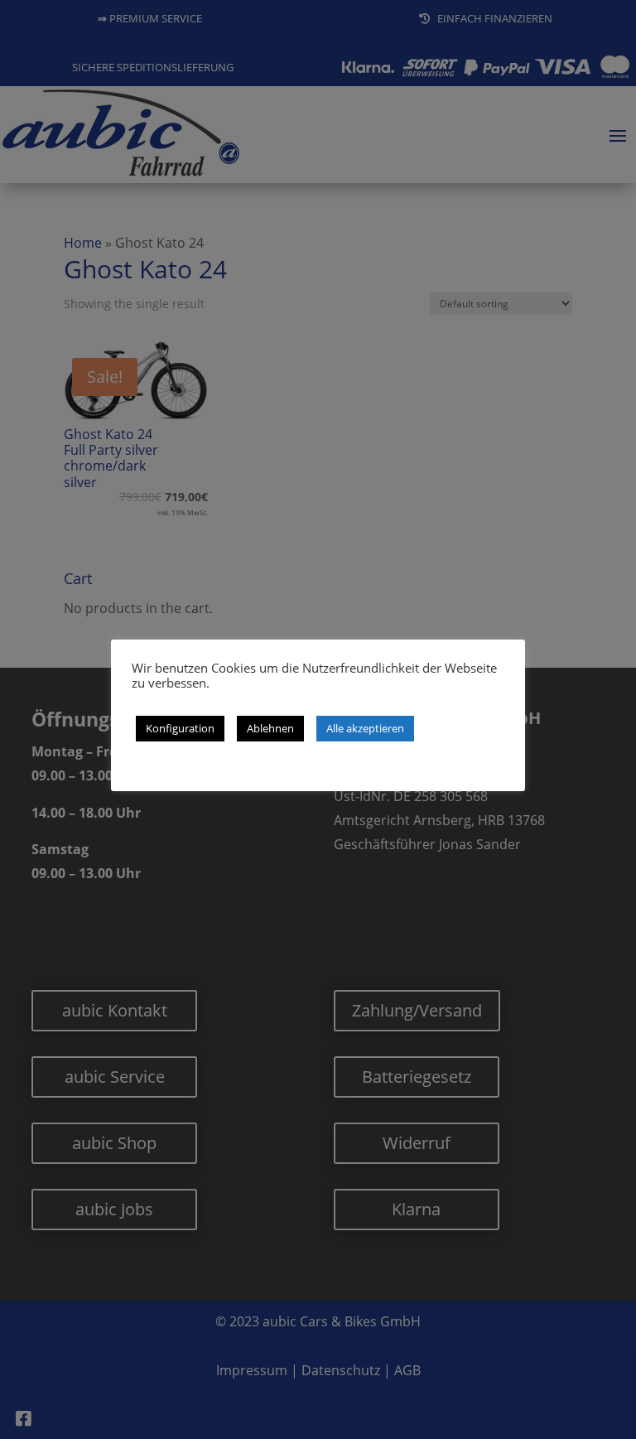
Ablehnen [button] (270, 728)
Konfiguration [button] (180, 728)
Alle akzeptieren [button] (365, 728)
